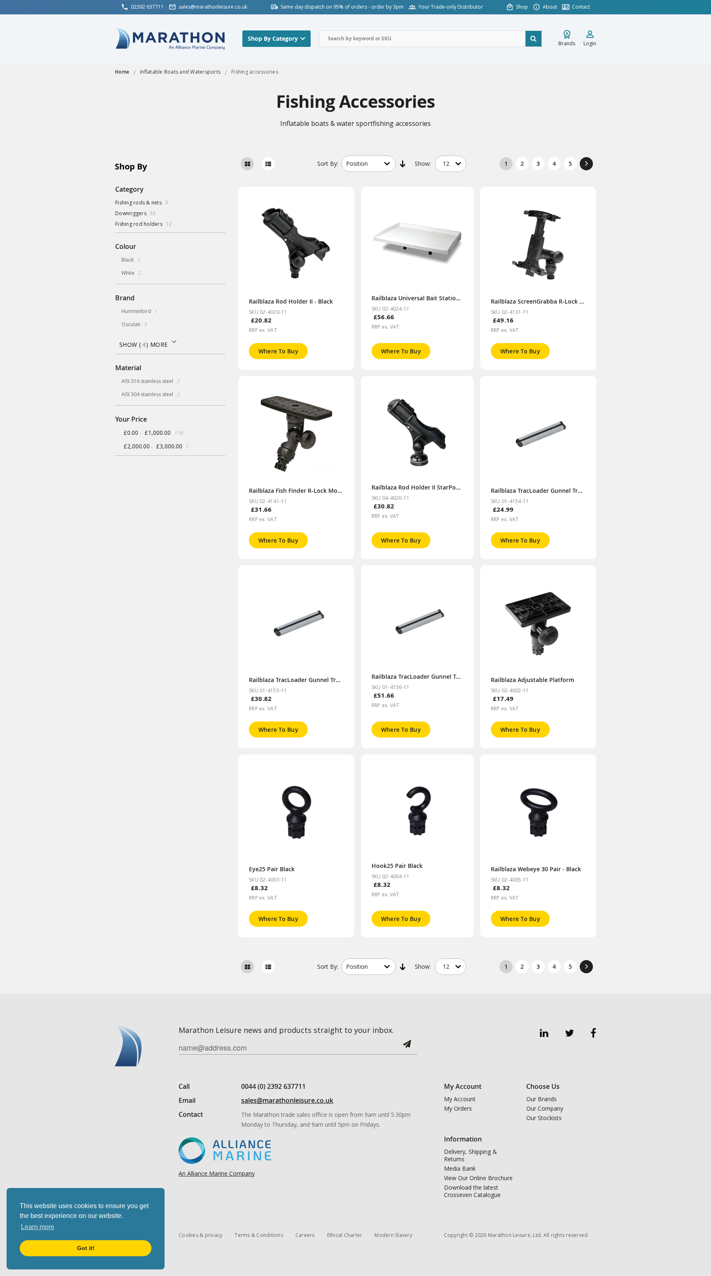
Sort (327, 163)
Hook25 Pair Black (397, 866)
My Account (460, 1099)
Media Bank (460, 1168)
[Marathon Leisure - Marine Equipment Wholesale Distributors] (170, 38)
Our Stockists (544, 1118)
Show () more (143, 344)
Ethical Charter (344, 1235)
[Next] (586, 163)
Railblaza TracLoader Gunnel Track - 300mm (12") (559, 490)
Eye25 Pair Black (272, 869)
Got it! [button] (86, 1248)
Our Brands (541, 1099)
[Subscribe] (407, 1047)
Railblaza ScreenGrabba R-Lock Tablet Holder (554, 301)
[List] (268, 163)
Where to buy (278, 351)
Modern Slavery (393, 1235)
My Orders (458, 1108)
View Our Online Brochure (478, 1178)
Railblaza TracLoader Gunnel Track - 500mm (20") (317, 680)
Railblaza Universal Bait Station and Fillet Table (438, 298)
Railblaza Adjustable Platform (532, 680)
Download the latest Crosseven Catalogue (472, 1191)
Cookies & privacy (200, 1235)
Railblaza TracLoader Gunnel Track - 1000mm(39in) (442, 676)
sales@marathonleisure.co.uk (287, 1100)
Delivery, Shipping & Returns (470, 1155)
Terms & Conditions (259, 1235)
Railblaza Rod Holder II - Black (291, 301)
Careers (305, 1235)
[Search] (533, 38)
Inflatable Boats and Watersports (180, 71)
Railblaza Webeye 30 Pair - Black (536, 869)
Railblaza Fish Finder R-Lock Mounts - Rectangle (316, 490)
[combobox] (430, 38)
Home (122, 71)
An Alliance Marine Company (217, 1173)
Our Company (544, 1108)
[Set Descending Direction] (403, 163)
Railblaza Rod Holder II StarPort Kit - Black (431, 487)
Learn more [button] (37, 1226)
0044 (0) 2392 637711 (273, 1086)
